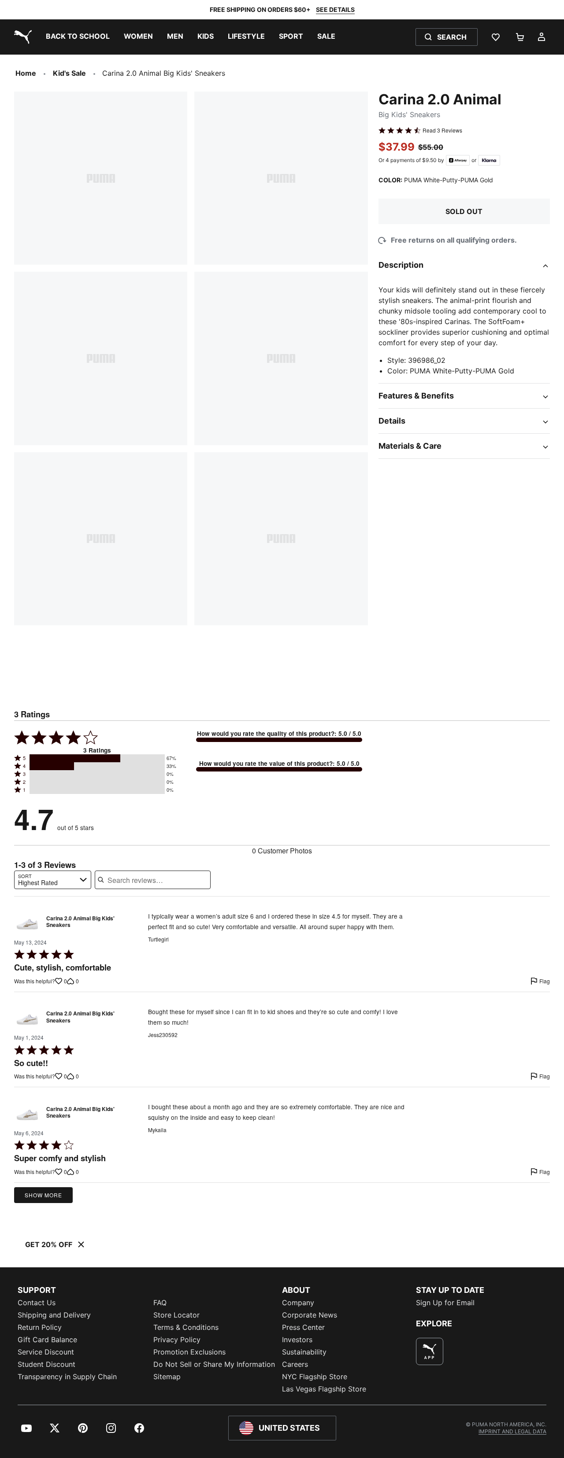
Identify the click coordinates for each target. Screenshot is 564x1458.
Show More (43, 1195)
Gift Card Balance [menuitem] (47, 1339)
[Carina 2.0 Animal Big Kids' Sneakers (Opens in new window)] (27, 924)
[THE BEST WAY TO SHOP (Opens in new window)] (429, 1351)
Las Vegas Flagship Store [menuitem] (324, 1388)
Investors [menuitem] (297, 1339)
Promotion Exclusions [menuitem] (189, 1351)
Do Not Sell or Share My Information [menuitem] (214, 1364)
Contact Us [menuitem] (37, 1302)
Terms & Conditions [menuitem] (186, 1327)
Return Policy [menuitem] (40, 1327)
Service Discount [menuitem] (46, 1351)
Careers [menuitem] (295, 1364)
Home (25, 73)
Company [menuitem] (298, 1302)
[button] (97, 758)
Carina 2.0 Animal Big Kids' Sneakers (80, 922)
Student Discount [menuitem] (46, 1364)
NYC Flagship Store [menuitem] (314, 1376)
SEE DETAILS (335, 9)
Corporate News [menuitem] (309, 1314)
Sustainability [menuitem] (304, 1351)
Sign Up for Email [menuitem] (445, 1302)
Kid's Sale (69, 73)
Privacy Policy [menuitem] (176, 1339)
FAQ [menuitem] (160, 1302)
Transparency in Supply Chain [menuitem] (67, 1376)
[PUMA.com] (21, 37)
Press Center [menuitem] (303, 1327)
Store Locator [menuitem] (176, 1314)
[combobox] (52, 880)
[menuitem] (78, 37)
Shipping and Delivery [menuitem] (54, 1314)
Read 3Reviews (442, 130)
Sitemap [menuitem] (167, 1376)
